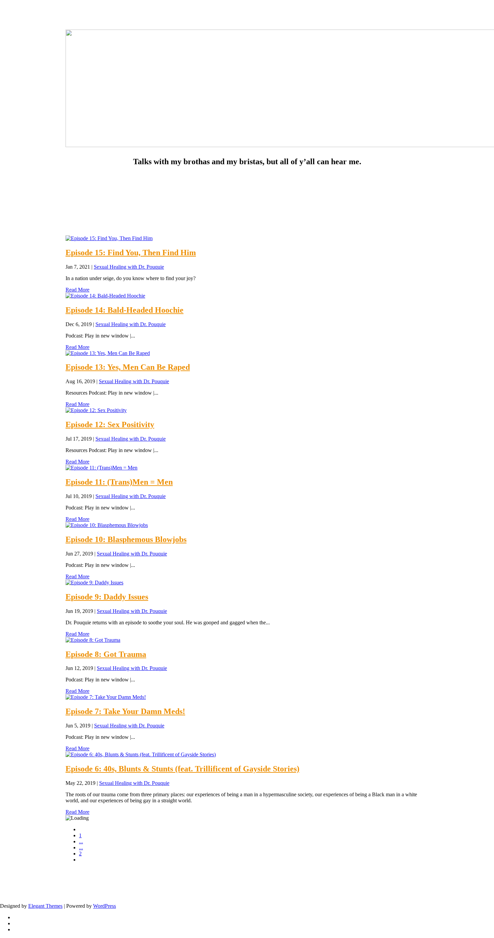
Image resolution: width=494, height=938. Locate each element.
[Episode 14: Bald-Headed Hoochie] (105, 296)
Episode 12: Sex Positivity (110, 424)
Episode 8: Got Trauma (106, 654)
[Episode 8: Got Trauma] (93, 640)
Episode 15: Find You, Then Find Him (131, 252)
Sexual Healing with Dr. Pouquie (129, 267)
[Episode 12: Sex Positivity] (96, 410)
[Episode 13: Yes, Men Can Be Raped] (108, 353)
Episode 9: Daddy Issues (107, 596)
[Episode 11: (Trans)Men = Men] (101, 468)
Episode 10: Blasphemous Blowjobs (126, 539)
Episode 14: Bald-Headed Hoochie (124, 310)
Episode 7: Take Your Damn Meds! (125, 711)
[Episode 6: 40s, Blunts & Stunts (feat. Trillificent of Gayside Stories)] (141, 754)
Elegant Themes (45, 906)
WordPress (104, 906)
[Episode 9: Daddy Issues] (94, 582)
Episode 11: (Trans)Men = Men (119, 482)
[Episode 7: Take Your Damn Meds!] (106, 697)
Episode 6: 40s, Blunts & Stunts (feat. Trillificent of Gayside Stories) (182, 768)
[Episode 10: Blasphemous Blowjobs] (107, 525)
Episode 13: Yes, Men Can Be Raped (128, 367)
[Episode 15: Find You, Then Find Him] (109, 238)
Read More (77, 290)
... (81, 841)
